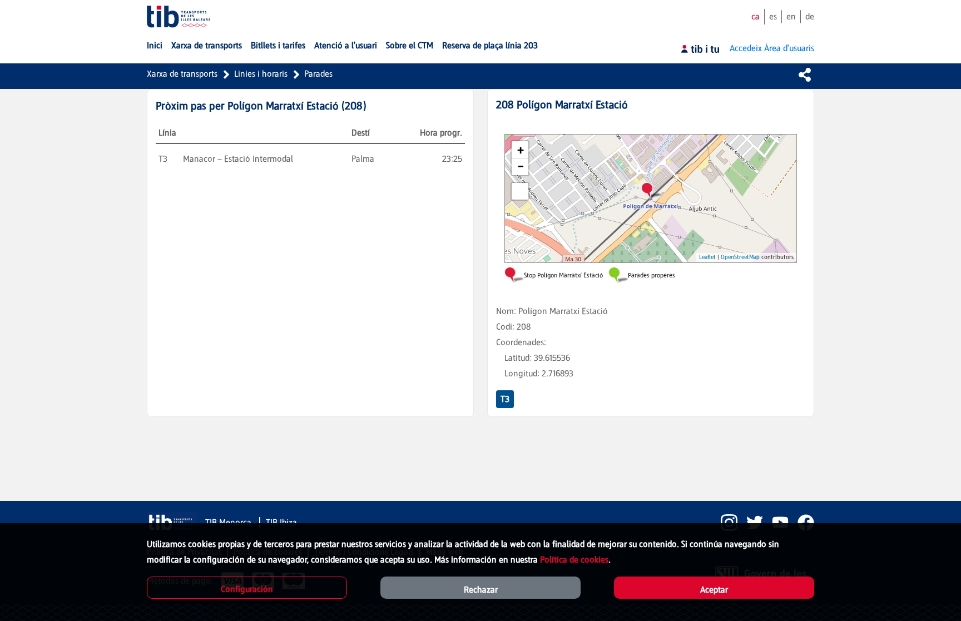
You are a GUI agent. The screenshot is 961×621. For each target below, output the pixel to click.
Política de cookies (574, 559)
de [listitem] (809, 16)
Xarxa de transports (182, 73)
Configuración (247, 589)
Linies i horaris (261, 73)
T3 (505, 399)
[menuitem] (154, 45)
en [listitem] (791, 16)
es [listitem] (773, 16)
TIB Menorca (229, 522)
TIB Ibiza (281, 522)
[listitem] (724, 522)
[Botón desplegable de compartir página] (804, 74)
